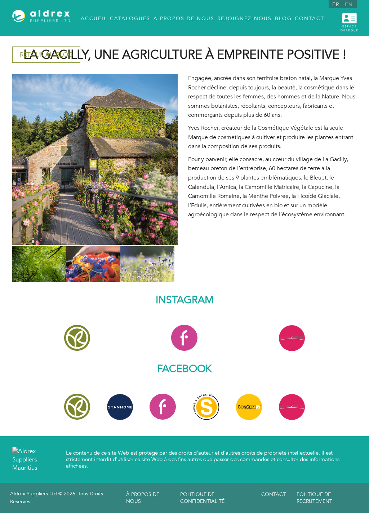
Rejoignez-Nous (244, 18)
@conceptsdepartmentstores (206, 407)
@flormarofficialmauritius (184, 338)
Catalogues (130, 18)
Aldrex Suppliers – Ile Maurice (41, 18)
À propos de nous (142, 498)
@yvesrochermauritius (77, 338)
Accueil (94, 18)
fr (335, 4)
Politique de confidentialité (202, 498)
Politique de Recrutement (314, 498)
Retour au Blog (46, 54)
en (349, 4)
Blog (283, 18)
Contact (309, 18)
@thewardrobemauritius (292, 338)
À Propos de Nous (184, 18)
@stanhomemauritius (120, 407)
